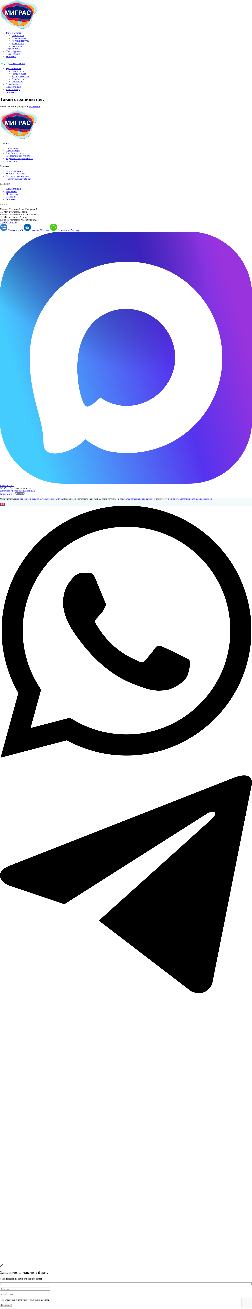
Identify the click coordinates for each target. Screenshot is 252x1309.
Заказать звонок (17, 63)
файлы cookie (23, 499)
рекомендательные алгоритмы (47, 499)
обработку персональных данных (136, 499)
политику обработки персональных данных (190, 499)
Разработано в (7, 494)
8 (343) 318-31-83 (8, 222)
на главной (34, 106)
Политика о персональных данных (17, 490)
